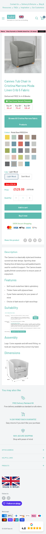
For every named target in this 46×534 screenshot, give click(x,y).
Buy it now (23, 215)
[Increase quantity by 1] (29, 198)
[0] (42, 18)
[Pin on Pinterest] (30, 240)
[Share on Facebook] (25, 240)
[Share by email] (40, 240)
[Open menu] (3, 18)
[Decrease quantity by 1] (16, 198)
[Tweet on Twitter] (35, 240)
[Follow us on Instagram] (8, 498)
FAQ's (16, 7)
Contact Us (14, 4)
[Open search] (36, 18)
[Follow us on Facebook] (3, 498)
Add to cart (23, 207)
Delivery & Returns (29, 4)
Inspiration (25, 7)
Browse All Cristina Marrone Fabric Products (23, 121)
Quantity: (8, 198)
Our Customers (38, 7)
